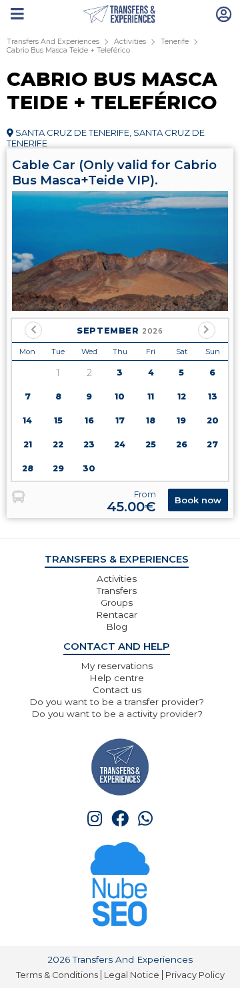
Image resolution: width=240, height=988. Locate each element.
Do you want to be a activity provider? (117, 713)
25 (150, 444)
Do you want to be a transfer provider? (116, 701)
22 (58, 444)
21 (27, 444)
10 (120, 396)
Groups (117, 602)
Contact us (117, 689)
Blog (116, 626)
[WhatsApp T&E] (145, 818)
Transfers (117, 590)
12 (181, 396)
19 (181, 420)
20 (213, 420)
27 (212, 444)
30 (89, 468)
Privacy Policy (195, 975)
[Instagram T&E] (94, 818)
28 (27, 468)
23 (89, 444)
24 (119, 444)
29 (58, 468)
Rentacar (116, 614)
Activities (130, 41)
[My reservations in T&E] (224, 13)
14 (27, 420)
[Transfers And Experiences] (120, 14)
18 (150, 420)
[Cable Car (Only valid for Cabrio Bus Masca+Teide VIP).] (120, 251)
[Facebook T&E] (120, 818)
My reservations (117, 665)
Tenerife (175, 41)
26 (181, 444)
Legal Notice (131, 975)
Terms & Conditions (57, 975)
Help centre (116, 677)
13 (212, 396)
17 (120, 420)
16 (89, 420)
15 (58, 420)
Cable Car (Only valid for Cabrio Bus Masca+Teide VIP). (114, 172)
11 (150, 396)
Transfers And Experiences (53, 41)
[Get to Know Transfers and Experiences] (120, 766)
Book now (198, 500)
